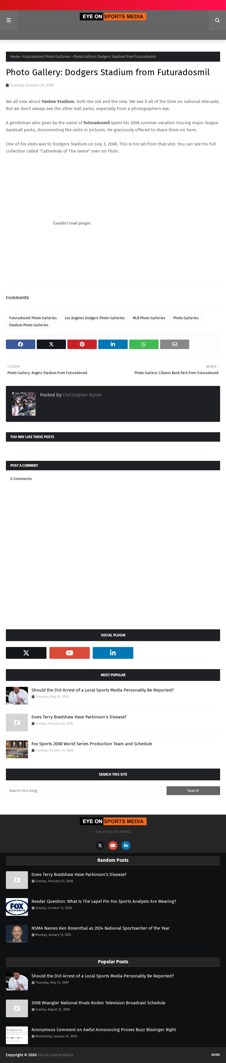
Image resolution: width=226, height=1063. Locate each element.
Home (15, 57)
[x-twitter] (26, 653)
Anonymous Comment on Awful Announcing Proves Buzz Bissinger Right (103, 1029)
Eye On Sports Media (55, 1055)
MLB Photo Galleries (149, 318)
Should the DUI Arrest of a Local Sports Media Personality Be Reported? (102, 690)
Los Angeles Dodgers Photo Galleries (95, 318)
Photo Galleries (186, 318)
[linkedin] (113, 653)
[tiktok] (156, 653)
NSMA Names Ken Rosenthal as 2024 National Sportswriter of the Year (100, 928)
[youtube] (69, 653)
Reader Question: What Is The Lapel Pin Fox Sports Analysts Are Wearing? (103, 901)
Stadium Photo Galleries (29, 325)
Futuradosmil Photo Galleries (46, 57)
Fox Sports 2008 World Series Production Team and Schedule (91, 743)
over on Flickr (104, 151)
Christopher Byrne (82, 395)
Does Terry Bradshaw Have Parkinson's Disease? (79, 717)
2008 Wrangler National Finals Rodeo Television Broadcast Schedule (98, 1002)
